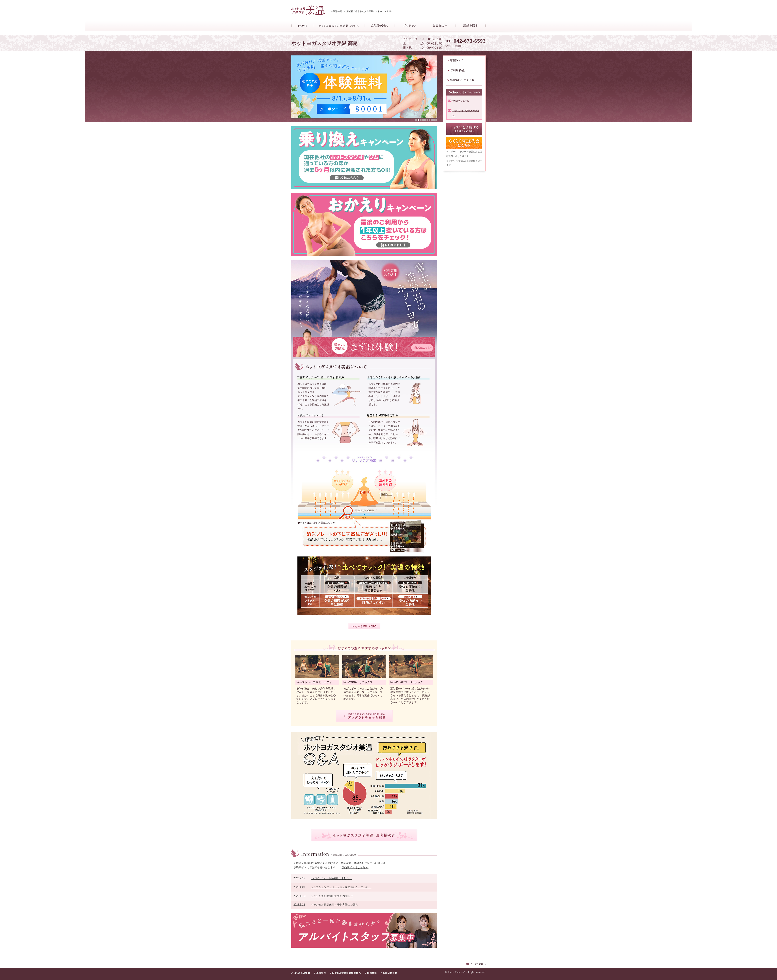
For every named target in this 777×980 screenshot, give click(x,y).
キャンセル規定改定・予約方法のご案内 (334, 904)
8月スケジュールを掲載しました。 (331, 878)
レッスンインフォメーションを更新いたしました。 (341, 887)
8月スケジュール (460, 101)
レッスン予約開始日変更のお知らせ (332, 895)
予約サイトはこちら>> (355, 867)
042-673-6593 (470, 41)
